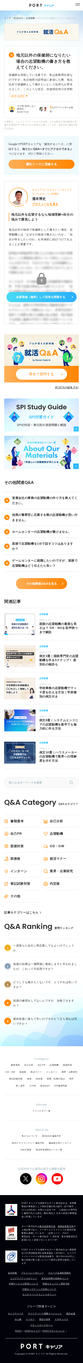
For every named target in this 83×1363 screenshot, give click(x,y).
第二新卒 (20, 1086)
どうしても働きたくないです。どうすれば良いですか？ (45, 985)
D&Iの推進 (26, 1150)
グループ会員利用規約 (59, 1273)
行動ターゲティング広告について (39, 1289)
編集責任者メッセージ (60, 1143)
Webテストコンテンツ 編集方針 (28, 1143)
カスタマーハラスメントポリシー (39, 1294)
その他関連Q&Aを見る (41, 583)
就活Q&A (45, 1086)
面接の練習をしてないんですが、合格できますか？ (43, 1003)
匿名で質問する (41, 374)
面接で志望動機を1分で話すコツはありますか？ (42, 546)
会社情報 (12, 1273)
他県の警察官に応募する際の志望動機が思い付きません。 (45, 517)
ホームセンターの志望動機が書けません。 (41, 531)
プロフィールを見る (45, 204)
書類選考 (17, 821)
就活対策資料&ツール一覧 (49, 1150)
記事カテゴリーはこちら (21, 912)
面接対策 (17, 846)
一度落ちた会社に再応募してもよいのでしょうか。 (43, 948)
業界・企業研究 (61, 871)
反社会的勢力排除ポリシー (55, 1278)
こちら (10, 128)
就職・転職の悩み (56, 1079)
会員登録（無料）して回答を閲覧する (41, 297)
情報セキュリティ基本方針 (56, 1284)
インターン (18, 871)
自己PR (16, 833)
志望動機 (56, 833)
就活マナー (58, 858)
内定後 (55, 883)
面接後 (15, 858)
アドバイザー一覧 (41, 1111)
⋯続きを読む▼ (18, 96)
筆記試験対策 (20, 883)
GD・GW (57, 846)
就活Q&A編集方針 (67, 387)
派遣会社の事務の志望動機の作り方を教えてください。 (45, 500)
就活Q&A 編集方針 (51, 1136)
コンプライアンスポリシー (23, 1278)
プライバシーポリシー (32, 1273)
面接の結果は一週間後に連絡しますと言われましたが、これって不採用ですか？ (45, 966)
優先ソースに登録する (41, 164)
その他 (15, 896)
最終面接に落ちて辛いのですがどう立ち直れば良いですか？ (45, 1021)
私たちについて (30, 1136)
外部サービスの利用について (23, 1284)
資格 (29, 1079)
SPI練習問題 (60, 1086)
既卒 (71, 1079)
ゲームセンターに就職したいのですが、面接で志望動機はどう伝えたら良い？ (45, 563)
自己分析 (56, 821)
